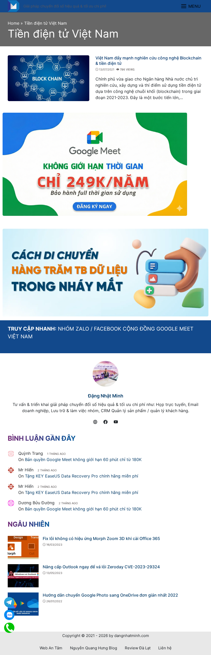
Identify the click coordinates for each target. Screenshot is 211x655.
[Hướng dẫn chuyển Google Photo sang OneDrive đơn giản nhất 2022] (23, 603)
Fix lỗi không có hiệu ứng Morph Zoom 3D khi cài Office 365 (101, 538)
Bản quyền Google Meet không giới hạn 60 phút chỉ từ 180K (83, 459)
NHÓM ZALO (73, 329)
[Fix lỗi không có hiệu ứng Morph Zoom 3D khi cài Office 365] (23, 547)
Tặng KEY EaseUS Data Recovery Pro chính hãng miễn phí (81, 476)
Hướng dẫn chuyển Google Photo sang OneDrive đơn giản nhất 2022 (110, 595)
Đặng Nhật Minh (105, 396)
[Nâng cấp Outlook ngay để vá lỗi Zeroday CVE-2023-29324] (23, 575)
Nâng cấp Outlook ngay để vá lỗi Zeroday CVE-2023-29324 (101, 566)
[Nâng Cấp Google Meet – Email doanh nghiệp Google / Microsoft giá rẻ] (13, 5)
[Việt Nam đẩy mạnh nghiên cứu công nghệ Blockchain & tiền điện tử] (48, 77)
